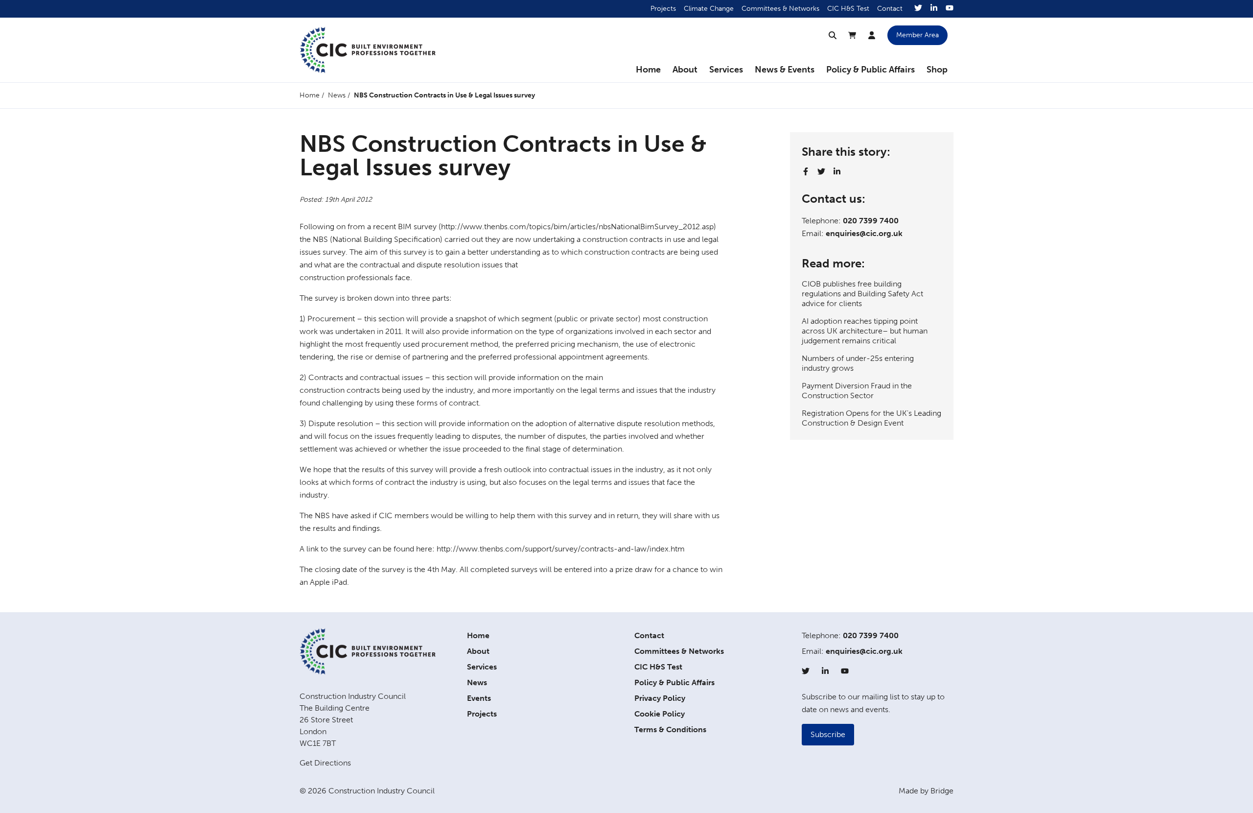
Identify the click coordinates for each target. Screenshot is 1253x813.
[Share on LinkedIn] (837, 171)
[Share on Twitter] (821, 171)
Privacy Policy (659, 698)
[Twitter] (918, 9)
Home (648, 69)
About (685, 69)
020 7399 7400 (871, 220)
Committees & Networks (780, 8)
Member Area (917, 35)
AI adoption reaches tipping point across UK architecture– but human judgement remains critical (865, 330)
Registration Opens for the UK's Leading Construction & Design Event (871, 418)
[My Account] (872, 35)
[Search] (832, 35)
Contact (890, 8)
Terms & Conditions (670, 729)
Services (726, 69)
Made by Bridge (926, 790)
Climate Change (709, 8)
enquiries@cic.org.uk (864, 233)
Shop (937, 69)
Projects (663, 8)
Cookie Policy (659, 713)
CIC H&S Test (848, 8)
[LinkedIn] (934, 9)
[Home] (368, 49)
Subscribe (828, 734)
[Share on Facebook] (806, 171)
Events (479, 698)
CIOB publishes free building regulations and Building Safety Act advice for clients (862, 293)
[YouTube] (949, 9)
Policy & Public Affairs (870, 69)
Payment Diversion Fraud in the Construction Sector (857, 390)
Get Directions (325, 762)
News (337, 95)
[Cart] (852, 35)
